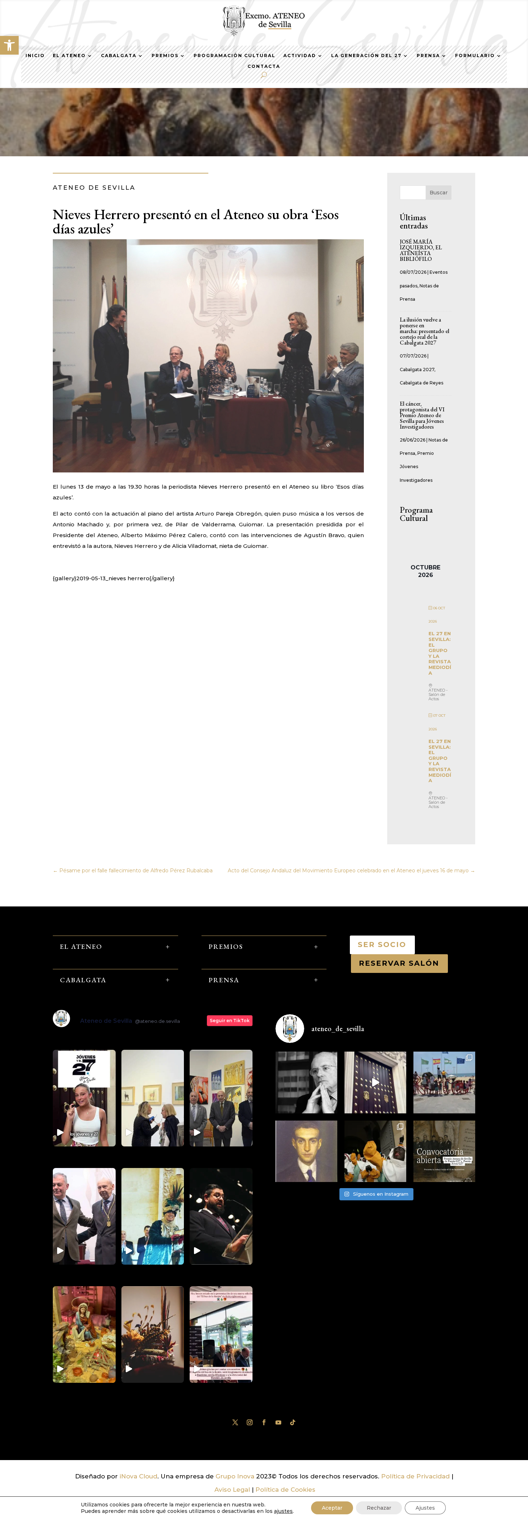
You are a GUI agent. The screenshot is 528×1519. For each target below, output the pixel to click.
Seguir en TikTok (230, 1020)
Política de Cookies (285, 1489)
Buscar (439, 192)
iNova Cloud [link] (138, 1476)
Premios (165, 55)
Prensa (428, 55)
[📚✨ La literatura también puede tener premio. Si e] (375, 1082)
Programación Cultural (234, 55)
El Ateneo (69, 55)
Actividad (299, 55)
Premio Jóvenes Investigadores (417, 467)
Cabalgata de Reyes (421, 382)
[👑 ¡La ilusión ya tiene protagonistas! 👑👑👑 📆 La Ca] (375, 1151)
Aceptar (332, 1508)
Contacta (263, 66)
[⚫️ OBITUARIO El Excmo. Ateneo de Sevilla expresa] (306, 1082)
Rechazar (379, 1508)
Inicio (35, 55)
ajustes (283, 1511)
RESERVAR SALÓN (399, 963)
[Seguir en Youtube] (278, 1422)
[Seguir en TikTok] (292, 1422)
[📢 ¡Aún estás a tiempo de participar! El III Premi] (444, 1151)
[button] (9, 45)
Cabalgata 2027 (417, 369)
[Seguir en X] (235, 1422)
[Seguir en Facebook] (264, 1422)
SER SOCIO (382, 944)
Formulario (475, 55)
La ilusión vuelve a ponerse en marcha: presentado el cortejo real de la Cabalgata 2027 (424, 331)
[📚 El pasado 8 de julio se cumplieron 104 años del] (306, 1151)
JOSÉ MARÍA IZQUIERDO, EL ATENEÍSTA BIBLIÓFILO (421, 250)
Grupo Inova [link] (236, 1476)
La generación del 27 (366, 55)
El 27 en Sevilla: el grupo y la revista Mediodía (440, 653)
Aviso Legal (232, 1489)
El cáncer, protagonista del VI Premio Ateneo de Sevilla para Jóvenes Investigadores (422, 415)
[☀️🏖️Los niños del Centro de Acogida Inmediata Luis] (444, 1082)
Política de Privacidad (415, 1476)
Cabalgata (118, 55)
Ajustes (425, 1508)
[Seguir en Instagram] (249, 1422)
